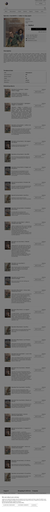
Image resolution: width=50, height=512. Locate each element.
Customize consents (23, 505)
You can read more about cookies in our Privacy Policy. (13, 502)
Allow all (34, 505)
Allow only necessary (9, 505)
